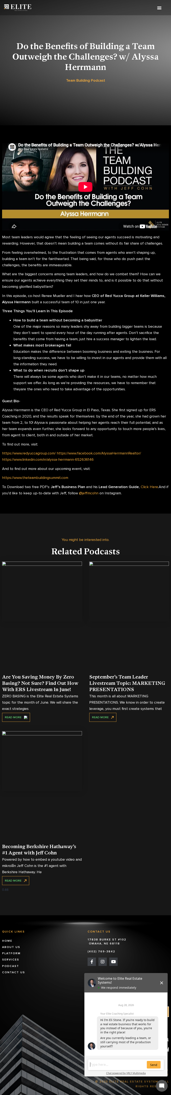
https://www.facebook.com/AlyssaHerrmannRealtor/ (98, 453)
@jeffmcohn (88, 493)
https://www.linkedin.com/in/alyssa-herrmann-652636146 (48, 459)
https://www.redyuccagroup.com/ (29, 453)
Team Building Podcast (85, 80)
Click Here (149, 487)
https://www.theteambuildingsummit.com (35, 477)
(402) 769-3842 (101, 951)
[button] (159, 7)
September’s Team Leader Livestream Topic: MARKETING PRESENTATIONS (127, 683)
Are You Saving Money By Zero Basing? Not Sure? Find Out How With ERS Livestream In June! (40, 683)
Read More (14, 717)
